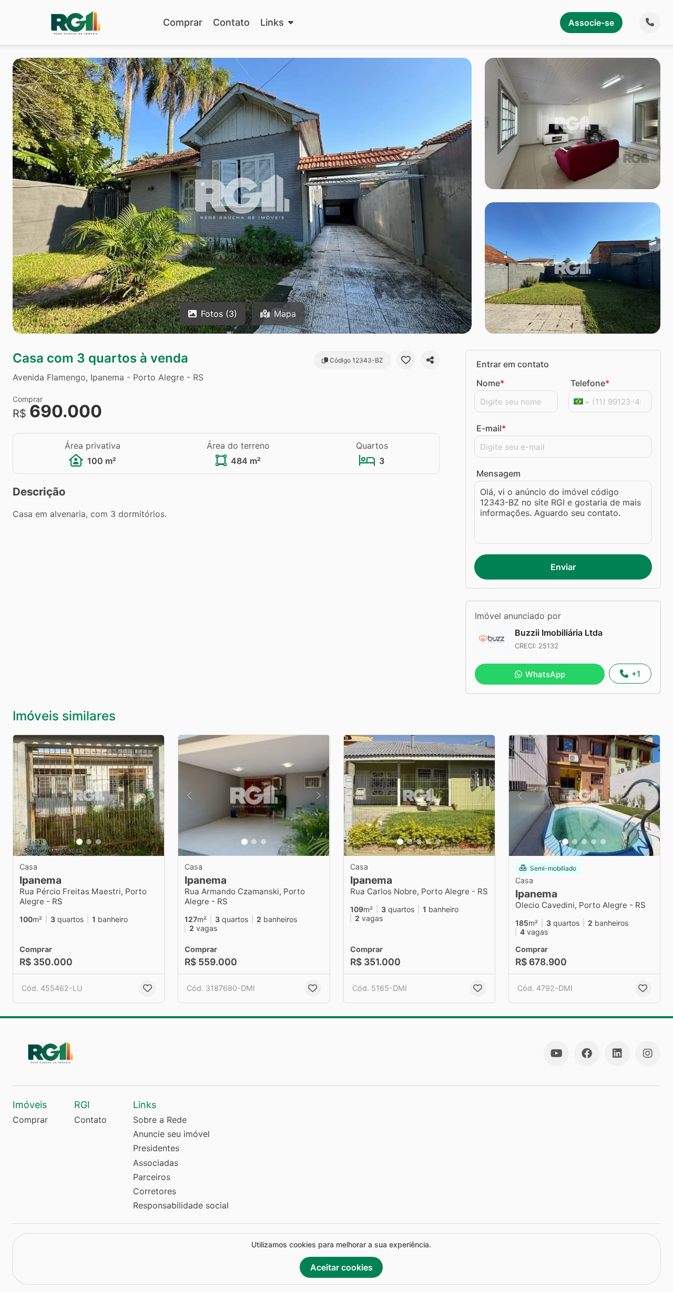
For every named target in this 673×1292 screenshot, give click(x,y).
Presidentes (156, 1148)
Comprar (182, 22)
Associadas (155, 1162)
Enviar (563, 567)
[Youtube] (556, 1053)
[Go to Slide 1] (79, 842)
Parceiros (151, 1177)
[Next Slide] (153, 795)
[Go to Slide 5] (438, 841)
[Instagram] (647, 1053)
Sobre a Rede (160, 1119)
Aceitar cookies (341, 1267)
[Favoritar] (405, 359)
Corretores (154, 1191)
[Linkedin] (617, 1053)
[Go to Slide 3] (98, 841)
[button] (88, 795)
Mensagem (498, 473)
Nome (490, 383)
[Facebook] (586, 1053)
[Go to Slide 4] (428, 841)
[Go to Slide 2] (88, 841)
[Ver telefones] (649, 22)
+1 (635, 674)
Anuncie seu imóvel (171, 1134)
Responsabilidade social (181, 1205)
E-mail (491, 428)
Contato (231, 22)
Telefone (589, 383)
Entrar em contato (512, 364)
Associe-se (591, 22)
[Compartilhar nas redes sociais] (430, 359)
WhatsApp (545, 674)
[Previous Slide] (24, 795)
